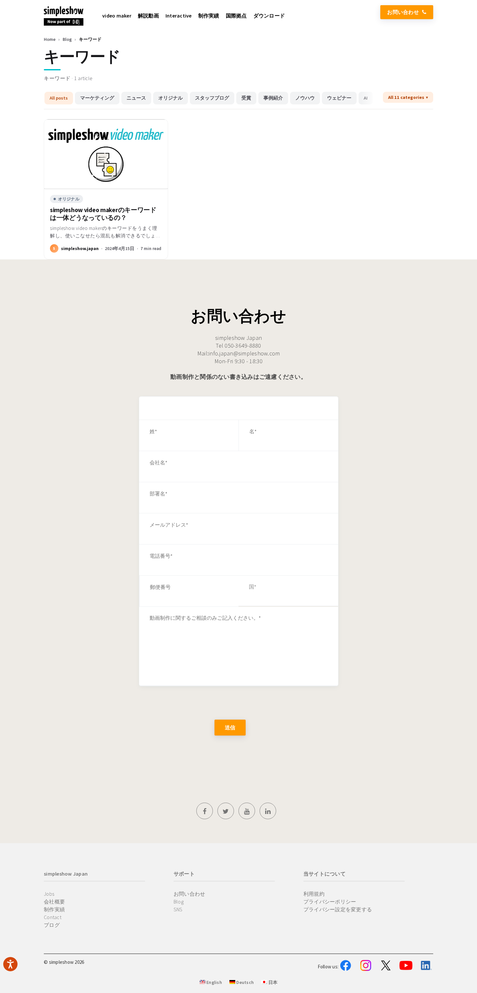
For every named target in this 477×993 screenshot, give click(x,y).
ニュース (136, 98)
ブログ (52, 925)
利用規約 (313, 894)
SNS (178, 909)
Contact (52, 917)
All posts (59, 98)
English (213, 982)
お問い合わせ (403, 12)
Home (49, 39)
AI (366, 98)
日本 (272, 982)
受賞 (246, 98)
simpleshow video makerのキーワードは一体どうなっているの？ (103, 214)
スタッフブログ (212, 98)
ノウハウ (305, 98)
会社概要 (54, 901)
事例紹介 (273, 98)
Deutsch (244, 982)
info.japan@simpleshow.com (244, 353)
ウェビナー (339, 98)
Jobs (49, 894)
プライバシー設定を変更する (337, 909)
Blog (67, 39)
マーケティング (97, 98)
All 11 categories (406, 97)
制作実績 (54, 909)
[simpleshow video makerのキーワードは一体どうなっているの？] (106, 154)
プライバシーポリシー (329, 901)
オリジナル (170, 98)
